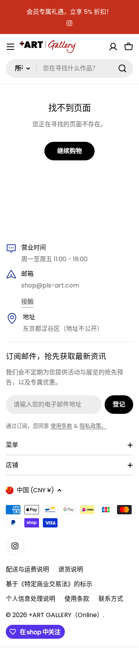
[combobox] (69, 68)
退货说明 (70, 569)
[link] (27, 302)
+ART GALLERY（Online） (66, 615)
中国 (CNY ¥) (35, 490)
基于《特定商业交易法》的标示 (49, 584)
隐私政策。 (93, 426)
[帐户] (113, 46)
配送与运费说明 (27, 569)
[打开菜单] (10, 46)
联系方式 (110, 598)
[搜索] (122, 68)
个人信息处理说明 (30, 598)
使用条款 (61, 426)
